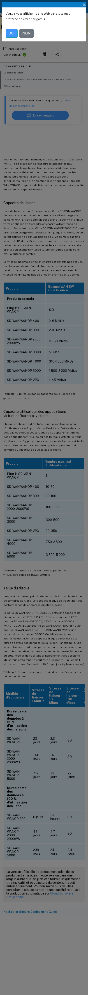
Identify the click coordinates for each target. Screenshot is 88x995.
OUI (12, 33)
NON (26, 33)
